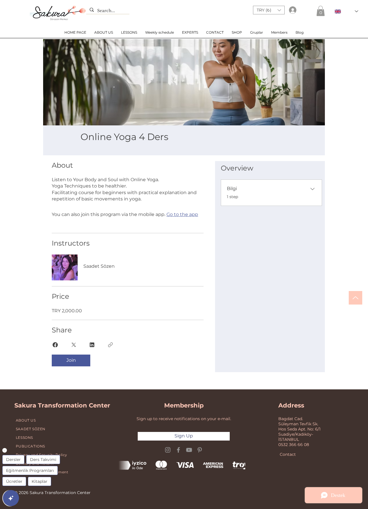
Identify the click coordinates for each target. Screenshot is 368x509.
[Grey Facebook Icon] (178, 449)
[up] (355, 298)
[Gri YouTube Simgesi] (189, 449)
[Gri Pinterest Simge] (199, 449)
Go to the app (182, 214)
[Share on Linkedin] (92, 344)
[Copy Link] (110, 344)
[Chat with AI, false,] (11, 498)
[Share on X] (73, 344)
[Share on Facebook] (55, 344)
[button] (269, 10)
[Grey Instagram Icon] (167, 449)
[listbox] (269, 10)
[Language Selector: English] (346, 11)
